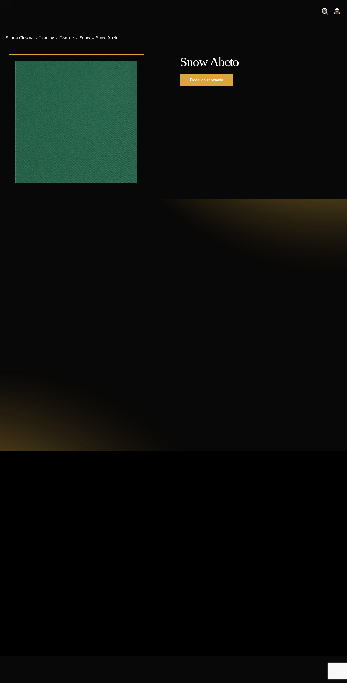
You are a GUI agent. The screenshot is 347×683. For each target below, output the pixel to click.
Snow (84, 38)
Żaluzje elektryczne (195, 554)
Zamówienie (298, 16)
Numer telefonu (275, 331)
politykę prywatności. (236, 393)
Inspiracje (188, 16)
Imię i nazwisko (201, 305)
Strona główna (104, 511)
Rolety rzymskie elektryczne (203, 537)
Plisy (181, 580)
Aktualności (219, 16)
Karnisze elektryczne (196, 519)
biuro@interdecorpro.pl (53, 302)
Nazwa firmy (272, 305)
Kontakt (269, 16)
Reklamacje (102, 572)
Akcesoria (186, 563)
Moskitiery (186, 572)
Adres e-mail (199, 331)
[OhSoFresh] (326, 644)
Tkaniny (46, 38)
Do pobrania (102, 563)
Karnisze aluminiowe (196, 511)
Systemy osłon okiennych (115, 519)
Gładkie (66, 38)
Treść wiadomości (204, 356)
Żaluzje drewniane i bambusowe (207, 546)
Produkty (160, 16)
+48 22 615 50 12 (47, 292)
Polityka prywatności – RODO (119, 580)
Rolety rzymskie (192, 528)
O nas (245, 16)
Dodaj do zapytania (206, 80)
